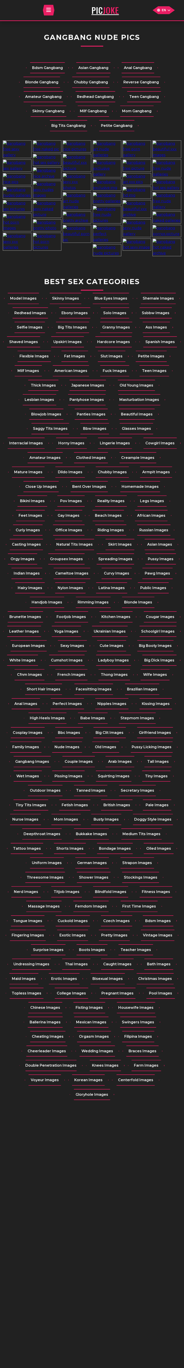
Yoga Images (66, 631)
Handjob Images (47, 602)
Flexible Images (34, 356)
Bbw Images (94, 428)
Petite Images (151, 356)
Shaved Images (23, 342)
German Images (92, 863)
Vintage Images (157, 935)
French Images (71, 674)
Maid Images (24, 979)
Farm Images (146, 1065)
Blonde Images (138, 602)
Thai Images (76, 964)
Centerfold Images (135, 1080)
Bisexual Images (107, 979)
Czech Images (116, 921)
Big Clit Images (109, 732)
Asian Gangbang (93, 68)
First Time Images (139, 906)
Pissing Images (68, 776)
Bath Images (159, 964)
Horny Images (71, 443)
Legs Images (152, 501)
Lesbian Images (39, 400)
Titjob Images (66, 892)
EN (164, 10)
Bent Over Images (89, 486)
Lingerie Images (115, 443)
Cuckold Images (73, 921)
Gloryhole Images (92, 1094)
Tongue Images (27, 921)
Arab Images (120, 761)
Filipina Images (138, 1036)
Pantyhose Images (87, 400)
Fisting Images (89, 1007)
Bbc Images (69, 732)
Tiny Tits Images (30, 805)
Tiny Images (156, 776)
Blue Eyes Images (110, 298)
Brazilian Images (142, 689)
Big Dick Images (159, 660)
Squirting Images (113, 776)
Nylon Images (70, 588)
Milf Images (28, 371)
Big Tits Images (72, 327)
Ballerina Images (45, 1022)
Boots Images (92, 950)
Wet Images (27, 776)
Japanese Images (87, 385)
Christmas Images (155, 979)
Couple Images (79, 761)
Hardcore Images (113, 342)
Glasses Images (136, 428)
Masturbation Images (139, 400)
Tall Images (158, 761)
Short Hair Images (43, 689)
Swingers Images (138, 1022)
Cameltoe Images (71, 573)
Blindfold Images (110, 892)
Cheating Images (48, 1036)
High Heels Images (47, 718)
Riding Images (111, 530)
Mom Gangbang (136, 111)
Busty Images (106, 819)
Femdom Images (91, 906)
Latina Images (112, 588)
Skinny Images (65, 298)
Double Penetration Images (51, 1065)
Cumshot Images (67, 660)
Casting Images (26, 544)
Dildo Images (70, 472)
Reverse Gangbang (141, 82)
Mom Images (66, 819)
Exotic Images (72, 935)
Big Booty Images (155, 646)
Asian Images (159, 544)
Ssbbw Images (155, 313)
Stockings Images (140, 877)
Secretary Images (137, 790)
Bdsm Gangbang (47, 68)
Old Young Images (136, 385)
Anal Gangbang (138, 68)
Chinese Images (45, 1007)
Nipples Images (111, 704)
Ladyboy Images (113, 660)
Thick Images (43, 385)
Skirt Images (120, 544)
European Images (28, 646)
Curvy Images (116, 573)
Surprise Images (48, 950)
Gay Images (68, 515)
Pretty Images (114, 935)
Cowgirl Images (160, 443)
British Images (116, 805)
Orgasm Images (94, 1036)
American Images (71, 371)
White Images (22, 660)
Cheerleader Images (47, 1051)
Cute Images (111, 646)
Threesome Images (45, 877)
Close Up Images (41, 486)
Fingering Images (28, 935)
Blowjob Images (46, 414)
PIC (105, 10)
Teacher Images (135, 950)
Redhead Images (30, 313)
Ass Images (156, 327)
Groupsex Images (66, 559)
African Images (151, 515)
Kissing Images (156, 704)
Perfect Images (67, 704)
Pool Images (160, 993)
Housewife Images (135, 1007)
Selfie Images (29, 327)
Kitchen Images (115, 617)
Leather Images (24, 631)
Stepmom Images (137, 718)
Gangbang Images (32, 761)
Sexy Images (72, 646)
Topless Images (26, 993)
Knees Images (105, 1065)
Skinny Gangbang (48, 111)
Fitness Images (156, 892)
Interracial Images (26, 443)
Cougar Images (160, 617)
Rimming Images (93, 602)
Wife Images (155, 674)
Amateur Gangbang (43, 97)
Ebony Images (74, 313)
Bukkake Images (91, 834)
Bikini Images (32, 501)
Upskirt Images (67, 342)
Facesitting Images (94, 689)
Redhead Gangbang (95, 97)
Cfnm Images (29, 674)
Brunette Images (25, 617)
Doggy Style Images (152, 819)
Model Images (23, 298)
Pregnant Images (117, 993)
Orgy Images (23, 559)
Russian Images (153, 530)
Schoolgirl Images (158, 631)
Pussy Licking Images (151, 747)
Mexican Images (91, 1022)
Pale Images (157, 805)
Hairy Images (30, 588)
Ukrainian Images (110, 631)
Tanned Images (90, 790)
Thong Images (114, 674)
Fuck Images (115, 371)
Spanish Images (160, 342)
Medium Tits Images (141, 834)
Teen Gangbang (144, 97)
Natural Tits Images (74, 544)
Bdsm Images (158, 921)
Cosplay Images (27, 732)
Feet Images (30, 515)
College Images (71, 993)
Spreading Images (115, 559)
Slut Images (112, 356)
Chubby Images (112, 472)
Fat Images (74, 356)
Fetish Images (75, 805)
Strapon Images (137, 863)
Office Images (68, 530)
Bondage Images (115, 848)
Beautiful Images (137, 414)
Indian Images (27, 573)
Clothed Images (91, 458)
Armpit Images (156, 472)
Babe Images (92, 718)
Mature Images (28, 472)
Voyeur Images (45, 1080)
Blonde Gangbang (41, 82)
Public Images (153, 588)
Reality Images (111, 501)
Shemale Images (158, 298)
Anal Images (25, 704)
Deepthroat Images (42, 834)
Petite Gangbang (116, 125)
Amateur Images (45, 458)
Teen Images (154, 371)
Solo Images (114, 313)
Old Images (105, 747)
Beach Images (108, 515)
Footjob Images (71, 617)
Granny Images (116, 327)
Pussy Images (160, 559)
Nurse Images (25, 819)
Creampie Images (137, 458)
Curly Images (28, 530)
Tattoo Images (27, 848)
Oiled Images (158, 848)
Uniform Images (47, 863)
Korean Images (88, 1080)
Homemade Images (140, 486)
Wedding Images (97, 1051)
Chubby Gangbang (91, 82)
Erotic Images (64, 979)
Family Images (25, 747)
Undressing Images (31, 964)
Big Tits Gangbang (68, 125)
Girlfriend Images (155, 732)
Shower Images (93, 877)
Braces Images (142, 1051)
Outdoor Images (45, 790)
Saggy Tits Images (50, 428)
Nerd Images (26, 892)
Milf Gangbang (93, 111)
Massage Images (44, 906)
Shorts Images (69, 848)
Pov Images (71, 501)
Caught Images (117, 964)
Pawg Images (157, 573)
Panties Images (91, 414)
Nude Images (67, 747)
